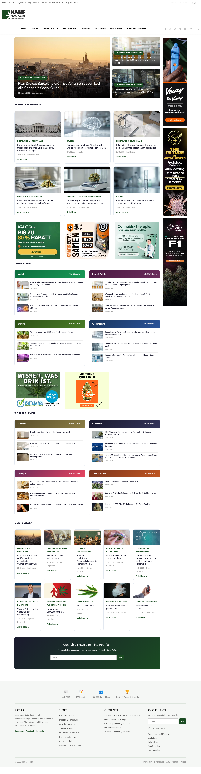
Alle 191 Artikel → (75, 473)
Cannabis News (66, 715)
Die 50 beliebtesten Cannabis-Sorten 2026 (121, 482)
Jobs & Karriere (154, 746)
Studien (70, 141)
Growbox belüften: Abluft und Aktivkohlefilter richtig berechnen (55, 355)
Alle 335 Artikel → (150, 424)
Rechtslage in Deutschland (129, 141)
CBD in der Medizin (85, 602)
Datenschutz (159, 762)
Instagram (19, 731)
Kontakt (175, 762)
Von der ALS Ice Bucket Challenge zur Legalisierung (27, 612)
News (23, 28)
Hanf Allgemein (18, 2)
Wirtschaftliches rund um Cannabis (84, 196)
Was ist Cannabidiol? (86, 606)
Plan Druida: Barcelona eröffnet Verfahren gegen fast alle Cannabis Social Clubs (122, 715)
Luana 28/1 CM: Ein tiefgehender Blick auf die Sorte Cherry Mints (130, 493)
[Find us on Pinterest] (180, 28)
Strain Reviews (54, 2)
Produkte (44, 2)
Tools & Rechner (154, 750)
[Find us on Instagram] (170, 28)
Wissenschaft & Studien (70, 745)
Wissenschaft (70, 28)
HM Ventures (153, 742)
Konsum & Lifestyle (136, 28)
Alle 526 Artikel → (75, 274)
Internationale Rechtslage (30, 141)
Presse (183, 762)
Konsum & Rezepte (68, 737)
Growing (86, 28)
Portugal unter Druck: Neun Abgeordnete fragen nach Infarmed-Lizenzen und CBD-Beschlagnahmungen (36, 148)
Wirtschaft (116, 28)
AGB (168, 762)
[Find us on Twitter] (175, 28)
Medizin (34, 28)
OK (120, 657)
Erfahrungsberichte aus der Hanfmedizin (56, 603)
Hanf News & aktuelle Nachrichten (57, 550)
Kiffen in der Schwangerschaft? (116, 731)
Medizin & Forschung (68, 720)
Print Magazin (67, 2)
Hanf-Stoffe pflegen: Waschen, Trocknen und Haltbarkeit (52, 443)
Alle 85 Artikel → (151, 473)
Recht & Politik (50, 28)
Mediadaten (152, 738)
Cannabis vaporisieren (116, 602)
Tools (76, 2)
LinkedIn (40, 731)
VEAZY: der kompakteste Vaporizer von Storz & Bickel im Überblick (56, 505)
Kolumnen (6, 2)
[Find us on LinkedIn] (185, 28)
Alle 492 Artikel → (150, 274)
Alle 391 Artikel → (75, 324)
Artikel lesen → (23, 160)
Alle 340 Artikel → (150, 324)
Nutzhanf (100, 28)
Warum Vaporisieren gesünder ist (117, 723)
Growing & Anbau (67, 724)
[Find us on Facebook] (165, 28)
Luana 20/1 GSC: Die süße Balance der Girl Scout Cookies (127, 504)
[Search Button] (198, 28)
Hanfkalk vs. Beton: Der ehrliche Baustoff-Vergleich (50, 432)
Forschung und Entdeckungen (143, 550)
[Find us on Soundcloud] (190, 28)
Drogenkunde (32, 2)
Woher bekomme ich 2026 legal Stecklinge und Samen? (52, 332)
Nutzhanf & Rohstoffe (69, 732)
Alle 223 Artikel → (75, 424)
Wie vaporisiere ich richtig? (114, 719)
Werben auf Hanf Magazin (158, 734)
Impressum (147, 762)
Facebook (30, 731)
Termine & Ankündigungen (84, 550)
